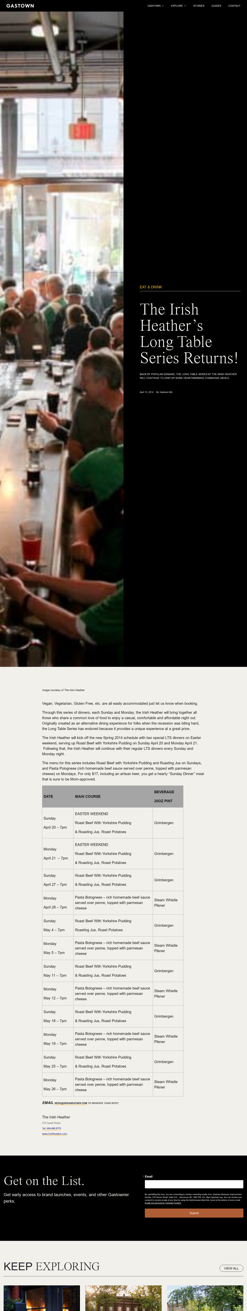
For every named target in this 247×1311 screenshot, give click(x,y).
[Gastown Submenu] (162, 6)
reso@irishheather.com (70, 1103)
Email (148, 1176)
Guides (216, 5)
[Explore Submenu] (184, 6)
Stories (198, 5)
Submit (194, 1213)
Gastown (154, 5)
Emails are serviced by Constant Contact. (163, 1202)
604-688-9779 (51, 1128)
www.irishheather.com (54, 1133)
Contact (234, 5)
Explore (177, 5)
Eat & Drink (151, 287)
